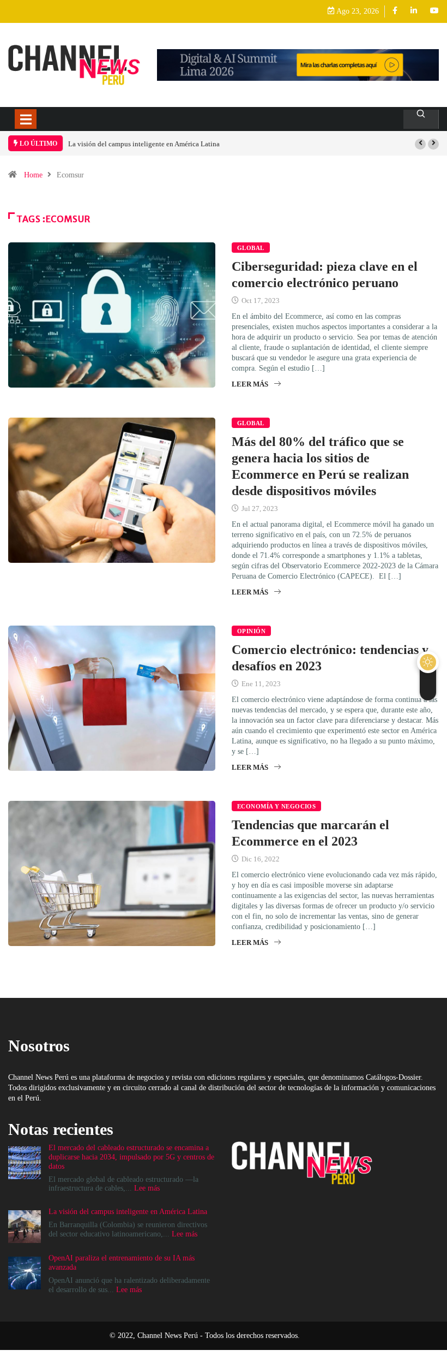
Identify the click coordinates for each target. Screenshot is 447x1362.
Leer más (250, 384)
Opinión (251, 631)
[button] (420, 144)
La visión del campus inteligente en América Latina (144, 144)
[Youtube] (434, 11)
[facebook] (394, 11)
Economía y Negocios (276, 806)
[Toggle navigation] (25, 119)
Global (250, 248)
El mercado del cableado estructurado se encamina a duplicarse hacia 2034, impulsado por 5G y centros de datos (131, 1157)
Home (33, 175)
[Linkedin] (413, 11)
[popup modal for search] (421, 119)
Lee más (147, 1188)
